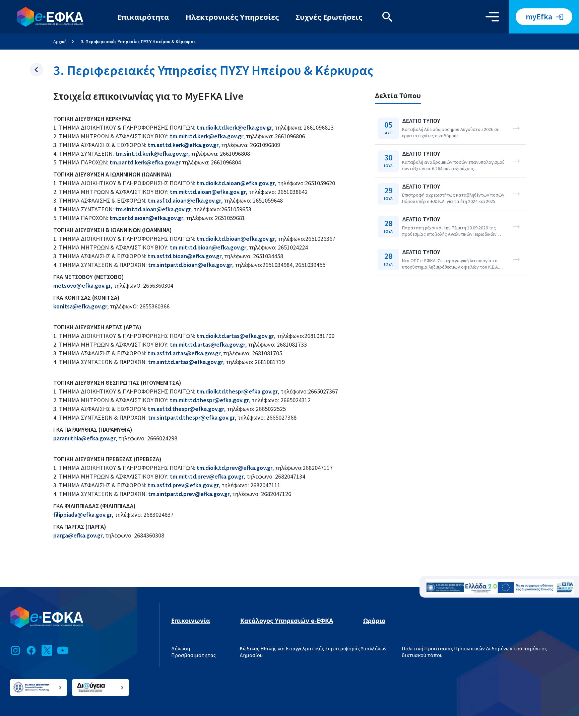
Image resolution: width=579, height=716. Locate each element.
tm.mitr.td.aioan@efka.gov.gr (208, 192)
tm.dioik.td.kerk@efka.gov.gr (234, 127)
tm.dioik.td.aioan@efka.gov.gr (235, 183)
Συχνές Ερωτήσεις (329, 17)
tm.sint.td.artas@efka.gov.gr (185, 362)
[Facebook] (31, 650)
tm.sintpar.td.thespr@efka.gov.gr (191, 417)
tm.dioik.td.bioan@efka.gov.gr (236, 238)
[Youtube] (62, 650)
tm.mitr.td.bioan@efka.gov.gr (208, 247)
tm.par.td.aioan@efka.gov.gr (146, 218)
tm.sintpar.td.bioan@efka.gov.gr (190, 265)
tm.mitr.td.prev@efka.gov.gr (207, 476)
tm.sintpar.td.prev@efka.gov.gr (189, 494)
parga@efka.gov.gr (78, 535)
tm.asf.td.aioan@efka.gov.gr (184, 200)
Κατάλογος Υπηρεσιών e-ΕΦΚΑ (286, 621)
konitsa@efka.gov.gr (80, 306)
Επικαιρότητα (143, 17)
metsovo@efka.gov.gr (82, 285)
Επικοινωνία (190, 621)
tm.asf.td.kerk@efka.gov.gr (183, 145)
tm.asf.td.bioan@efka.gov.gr (184, 256)
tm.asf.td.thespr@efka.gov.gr (186, 409)
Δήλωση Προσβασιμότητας (193, 652)
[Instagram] (15, 650)
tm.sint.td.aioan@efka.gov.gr (153, 209)
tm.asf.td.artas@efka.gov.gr (184, 353)
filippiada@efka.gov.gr (82, 514)
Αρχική (60, 42)
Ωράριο (374, 621)
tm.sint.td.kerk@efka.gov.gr (151, 153)
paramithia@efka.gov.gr (84, 438)
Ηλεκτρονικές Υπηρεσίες (232, 17)
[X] (47, 650)
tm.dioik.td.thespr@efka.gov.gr (237, 391)
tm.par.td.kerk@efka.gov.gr (145, 162)
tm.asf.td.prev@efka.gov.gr (183, 485)
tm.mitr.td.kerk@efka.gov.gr (206, 136)
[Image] (500, 586)
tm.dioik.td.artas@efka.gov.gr (235, 336)
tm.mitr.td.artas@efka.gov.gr (207, 344)
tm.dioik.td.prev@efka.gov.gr (234, 468)
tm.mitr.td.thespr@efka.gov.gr (209, 400)
